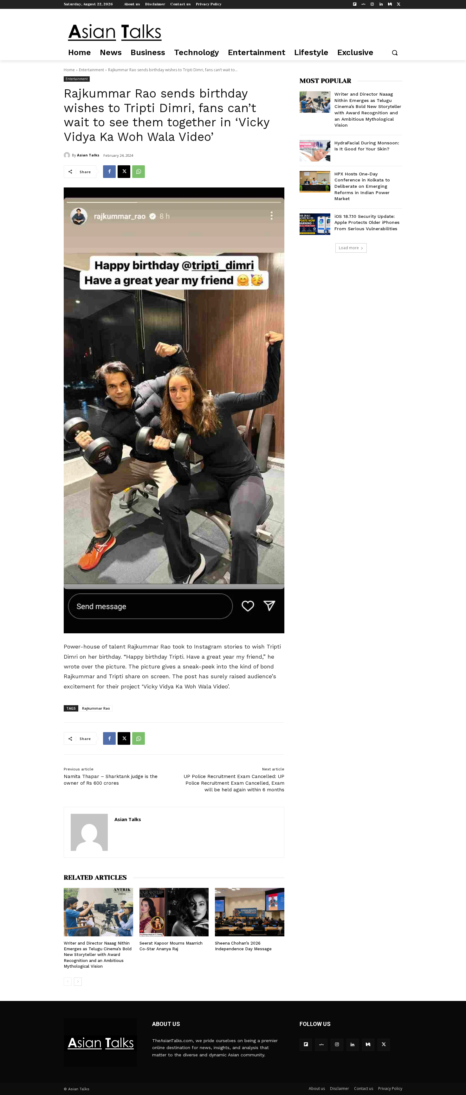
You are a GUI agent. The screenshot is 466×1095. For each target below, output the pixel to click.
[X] (398, 4)
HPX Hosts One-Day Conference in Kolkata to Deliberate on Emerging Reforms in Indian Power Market (362, 186)
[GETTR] (363, 4)
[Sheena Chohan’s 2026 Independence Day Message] (249, 912)
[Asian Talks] (68, 155)
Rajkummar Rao (96, 708)
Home (69, 70)
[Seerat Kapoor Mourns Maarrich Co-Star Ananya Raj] (174, 912)
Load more (349, 247)
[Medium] (389, 4)
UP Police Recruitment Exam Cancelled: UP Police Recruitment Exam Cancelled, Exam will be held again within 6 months (234, 783)
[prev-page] (68, 982)
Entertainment (91, 70)
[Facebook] (109, 171)
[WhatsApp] (138, 171)
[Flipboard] (354, 4)
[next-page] (78, 982)
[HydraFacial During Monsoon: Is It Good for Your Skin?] (315, 150)
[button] (394, 52)
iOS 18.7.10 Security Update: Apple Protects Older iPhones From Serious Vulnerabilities (366, 222)
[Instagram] (372, 4)
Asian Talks (88, 155)
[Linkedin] (381, 4)
